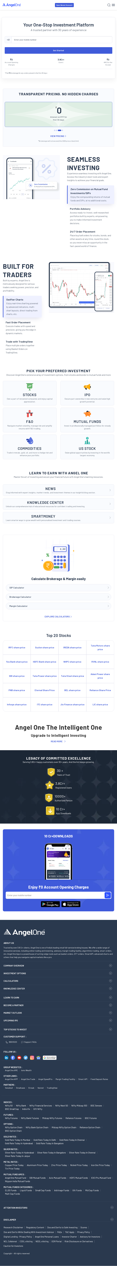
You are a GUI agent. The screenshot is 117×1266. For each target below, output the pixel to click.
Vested (41, 1088)
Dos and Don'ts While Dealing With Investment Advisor (29, 1232)
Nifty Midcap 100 (79, 1105)
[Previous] (9, 117)
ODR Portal (56, 1241)
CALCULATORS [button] (11, 981)
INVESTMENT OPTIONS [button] (15, 973)
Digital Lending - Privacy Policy (18, 1236)
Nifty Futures (11, 1118)
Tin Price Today (12, 1168)
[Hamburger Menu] (113, 5)
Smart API (82, 1079)
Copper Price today (14, 1165)
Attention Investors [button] (15, 1207)
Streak (31, 1088)
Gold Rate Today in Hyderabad (19, 1143)
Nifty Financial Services (40, 1105)
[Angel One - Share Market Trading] (11, 5)
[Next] (108, 117)
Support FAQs (30, 1042)
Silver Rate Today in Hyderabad (19, 1152)
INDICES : (8, 1102)
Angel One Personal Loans (47, 1236)
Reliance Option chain (90, 1127)
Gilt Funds (77, 1190)
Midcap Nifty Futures (52, 1118)
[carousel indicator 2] (56, 130)
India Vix (26, 1109)
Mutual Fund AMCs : (14, 1174)
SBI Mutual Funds (37, 1177)
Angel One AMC (11, 1070)
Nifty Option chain (13, 1127)
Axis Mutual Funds (57, 1177)
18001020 (13, 1042)
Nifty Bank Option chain (37, 1127)
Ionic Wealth (26, 1070)
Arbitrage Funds (61, 1190)
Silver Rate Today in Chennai (82, 1152)
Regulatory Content (35, 1227)
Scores (83, 1227)
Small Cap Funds (43, 1190)
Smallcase (20, 1088)
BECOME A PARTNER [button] (13, 1005)
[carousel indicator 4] (62, 130)
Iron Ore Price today (100, 1165)
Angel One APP (11, 1079)
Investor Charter (69, 1236)
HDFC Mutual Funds (78, 1177)
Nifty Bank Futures (30, 1118)
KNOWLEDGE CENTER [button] (14, 988)
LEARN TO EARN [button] (11, 997)
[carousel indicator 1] (54, 130)
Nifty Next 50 (61, 1105)
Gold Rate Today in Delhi (45, 1139)
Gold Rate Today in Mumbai (17, 1139)
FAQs (59, 1232)
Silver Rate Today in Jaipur (17, 1156)
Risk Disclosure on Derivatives (78, 1241)
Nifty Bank (21, 1105)
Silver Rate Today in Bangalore (51, 1152)
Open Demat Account (64, 5)
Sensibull (9, 1088)
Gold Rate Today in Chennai (72, 1139)
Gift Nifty (37, 1109)
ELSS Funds (11, 1190)
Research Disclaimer (13, 1227)
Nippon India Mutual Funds (17, 1181)
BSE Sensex (96, 1105)
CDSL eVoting (26, 1241)
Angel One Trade (28, 1079)
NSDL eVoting (42, 1241)
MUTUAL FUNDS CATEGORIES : (18, 1187)
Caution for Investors (13, 1246)
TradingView (52, 1088)
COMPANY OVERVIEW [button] (14, 965)
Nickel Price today (79, 1165)
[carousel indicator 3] (59, 130)
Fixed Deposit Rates (99, 1079)
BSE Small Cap (12, 1109)
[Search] (108, 5)
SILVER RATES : (11, 1149)
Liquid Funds (26, 1190)
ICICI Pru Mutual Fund (101, 1177)
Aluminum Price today (37, 1165)
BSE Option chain (13, 1130)
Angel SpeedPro (45, 1079)
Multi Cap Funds (12, 1193)
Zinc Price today (59, 1165)
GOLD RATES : (10, 1136)
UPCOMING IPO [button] (11, 1020)
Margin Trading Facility (65, 1079)
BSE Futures (91, 1118)
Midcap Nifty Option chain (64, 1127)
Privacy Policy (83, 1232)
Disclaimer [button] (10, 1219)
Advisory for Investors (90, 1236)
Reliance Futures (73, 1118)
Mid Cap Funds (92, 1190)
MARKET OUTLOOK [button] (13, 1013)
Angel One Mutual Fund (15, 1177)
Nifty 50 (9, 1105)
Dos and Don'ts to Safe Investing (62, 1227)
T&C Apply (69, 1232)
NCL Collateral (10, 1241)
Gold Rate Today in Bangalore (49, 1143)
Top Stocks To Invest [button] (15, 1029)
